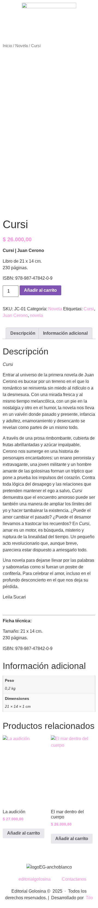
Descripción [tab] (22, 333)
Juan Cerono (15, 315)
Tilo (89, 897)
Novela (21, 46)
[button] (49, 37)
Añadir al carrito (40, 290)
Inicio (7, 46)
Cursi (89, 309)
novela (36, 315)
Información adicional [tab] (65, 333)
